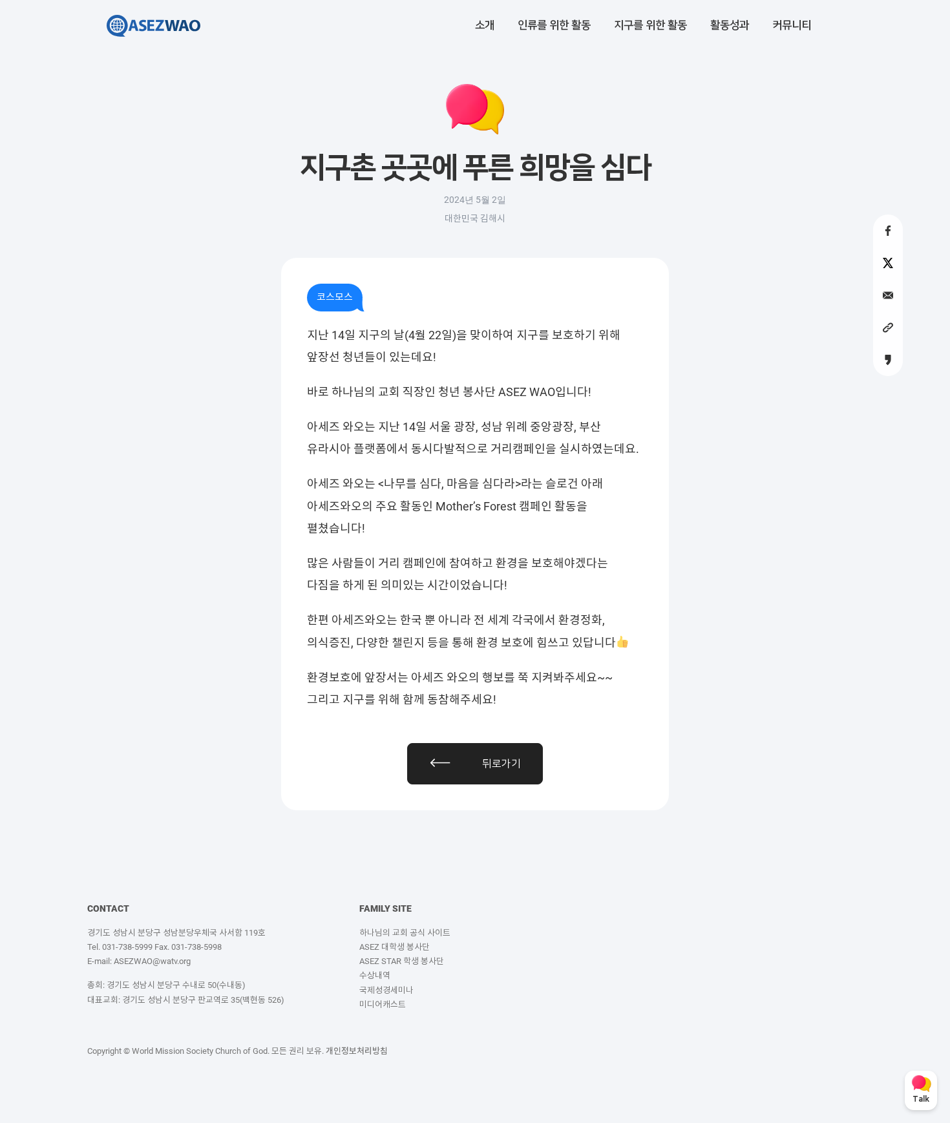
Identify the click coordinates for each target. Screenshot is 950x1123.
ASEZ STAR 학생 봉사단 (401, 961)
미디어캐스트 (382, 1004)
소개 (484, 25)
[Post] (888, 263)
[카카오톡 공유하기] (888, 360)
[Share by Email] (888, 295)
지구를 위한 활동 (650, 25)
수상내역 (374, 975)
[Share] (888, 231)
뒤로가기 (501, 764)
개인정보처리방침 (357, 1051)
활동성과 (729, 25)
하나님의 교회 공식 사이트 (404, 933)
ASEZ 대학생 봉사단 (394, 947)
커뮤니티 (791, 25)
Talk (921, 1099)
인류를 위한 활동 (554, 25)
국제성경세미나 (386, 990)
